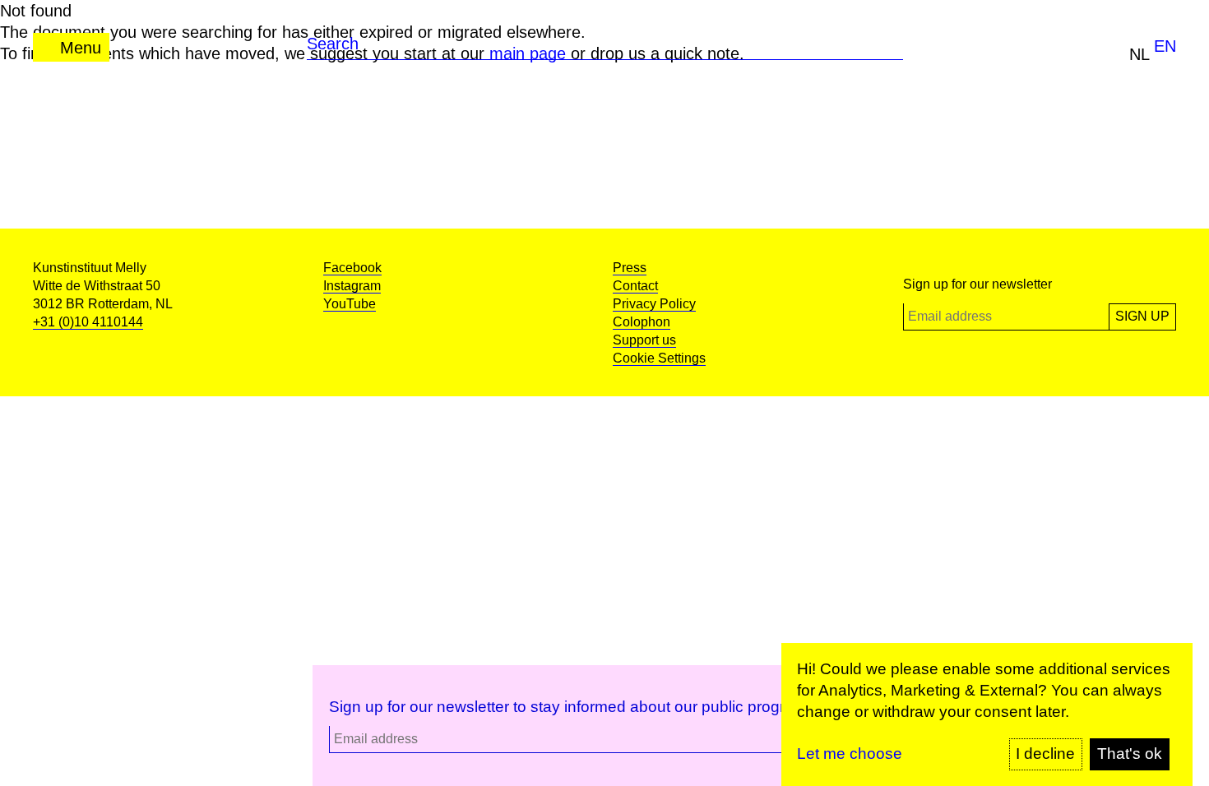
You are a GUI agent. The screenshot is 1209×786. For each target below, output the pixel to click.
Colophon (641, 322)
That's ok (1129, 753)
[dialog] (987, 714)
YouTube (349, 304)
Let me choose (849, 753)
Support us (644, 340)
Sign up (1142, 316)
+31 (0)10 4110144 (88, 322)
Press (629, 268)
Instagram (352, 286)
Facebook (352, 268)
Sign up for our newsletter (977, 284)
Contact (635, 286)
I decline (1045, 753)
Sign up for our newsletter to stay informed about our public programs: (574, 706)
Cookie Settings (659, 358)
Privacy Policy (654, 304)
